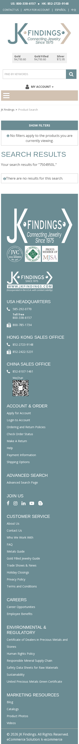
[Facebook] (8, 503)
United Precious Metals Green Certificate (34, 681)
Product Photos (17, 716)
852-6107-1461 (23, 371)
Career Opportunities (21, 607)
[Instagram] (15, 503)
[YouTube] (31, 503)
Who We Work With (20, 537)
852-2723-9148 (23, 344)
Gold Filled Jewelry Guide (23, 558)
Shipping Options (18, 462)
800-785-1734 (22, 325)
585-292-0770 (22, 309)
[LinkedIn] (23, 503)
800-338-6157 (22, 318)
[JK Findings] (39, 33)
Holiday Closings (18, 572)
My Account (41, 87)
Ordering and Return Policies (26, 427)
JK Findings (8, 109)
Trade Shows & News (21, 565)
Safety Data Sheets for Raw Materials (32, 668)
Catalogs (13, 709)
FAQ (10, 544)
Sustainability (15, 674)
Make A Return (17, 441)
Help (10, 448)
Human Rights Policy (21, 654)
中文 (73, 10)
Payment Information (21, 455)
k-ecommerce (51, 739)
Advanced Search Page (22, 482)
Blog (10, 702)
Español (60, 10)
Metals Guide (16, 551)
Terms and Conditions (22, 586)
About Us (13, 523)
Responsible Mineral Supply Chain (29, 661)
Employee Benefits (19, 614)
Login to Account (18, 420)
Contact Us (11, 10)
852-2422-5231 (23, 352)
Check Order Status (20, 434)
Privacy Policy (16, 579)
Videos (11, 723)
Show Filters (39, 125)
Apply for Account (37, 10)
